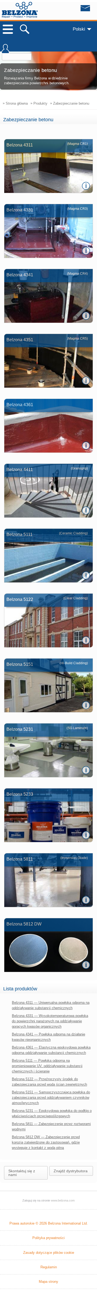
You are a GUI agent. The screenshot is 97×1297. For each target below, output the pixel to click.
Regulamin (48, 1267)
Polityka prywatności (48, 1238)
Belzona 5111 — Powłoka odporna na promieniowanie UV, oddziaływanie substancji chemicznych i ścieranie (47, 1066)
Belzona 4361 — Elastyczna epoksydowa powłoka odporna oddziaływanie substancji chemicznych (51, 1050)
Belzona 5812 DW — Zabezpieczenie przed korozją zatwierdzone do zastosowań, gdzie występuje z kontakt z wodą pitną (46, 1142)
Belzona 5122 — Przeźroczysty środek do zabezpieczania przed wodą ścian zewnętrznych (49, 1081)
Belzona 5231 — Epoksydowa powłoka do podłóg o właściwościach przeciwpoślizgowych (52, 1113)
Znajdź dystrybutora (71, 1171)
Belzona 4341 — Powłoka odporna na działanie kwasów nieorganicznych (48, 1037)
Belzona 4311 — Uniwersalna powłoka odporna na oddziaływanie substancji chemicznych (50, 1005)
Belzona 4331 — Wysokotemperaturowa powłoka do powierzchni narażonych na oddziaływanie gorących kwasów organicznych (50, 1021)
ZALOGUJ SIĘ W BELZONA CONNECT (5, 51)
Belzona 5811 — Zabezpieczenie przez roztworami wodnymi (51, 1126)
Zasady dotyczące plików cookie (48, 1253)
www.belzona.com (20, 10)
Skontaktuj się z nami (21, 1173)
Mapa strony (48, 1282)
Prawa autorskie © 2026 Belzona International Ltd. (48, 1223)
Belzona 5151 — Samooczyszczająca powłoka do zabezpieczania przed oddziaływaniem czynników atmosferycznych (51, 1097)
